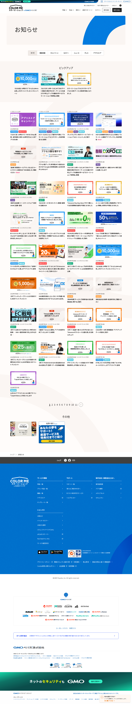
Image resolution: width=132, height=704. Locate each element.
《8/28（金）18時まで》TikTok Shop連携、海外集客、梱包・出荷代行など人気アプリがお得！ (23, 137)
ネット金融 (84, 699)
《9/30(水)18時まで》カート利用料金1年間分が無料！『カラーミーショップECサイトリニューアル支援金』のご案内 (80, 235)
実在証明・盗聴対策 (17, 658)
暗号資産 (91, 699)
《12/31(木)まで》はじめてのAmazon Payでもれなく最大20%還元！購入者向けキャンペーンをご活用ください (52, 268)
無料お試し (117, 10)
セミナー (66, 53)
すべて (33, 53)
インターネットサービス (19, 699)
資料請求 (106, 10)
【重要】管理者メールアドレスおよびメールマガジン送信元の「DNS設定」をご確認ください (23, 169)
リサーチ (71, 699)
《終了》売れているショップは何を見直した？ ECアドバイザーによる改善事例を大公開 (80, 268)
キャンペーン (54, 53)
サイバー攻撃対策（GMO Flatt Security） (61, 658)
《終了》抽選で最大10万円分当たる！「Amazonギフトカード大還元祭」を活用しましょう (80, 332)
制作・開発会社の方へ (103, 5)
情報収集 (77, 699)
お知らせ (114, 5)
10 (72, 404)
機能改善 (42, 53)
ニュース (76, 53)
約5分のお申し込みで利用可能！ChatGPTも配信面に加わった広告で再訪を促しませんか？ (23, 235)
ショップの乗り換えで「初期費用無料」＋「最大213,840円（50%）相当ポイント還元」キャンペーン (109, 235)
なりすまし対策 (76, 658)
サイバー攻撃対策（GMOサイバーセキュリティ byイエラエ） (37, 658)
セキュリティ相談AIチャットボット (72, 656)
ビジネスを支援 (44, 699)
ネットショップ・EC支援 (32, 699)
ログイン (98, 10)
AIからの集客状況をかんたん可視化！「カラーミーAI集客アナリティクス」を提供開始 (109, 137)
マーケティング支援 (62, 699)
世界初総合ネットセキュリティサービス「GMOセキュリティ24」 (26, 656)
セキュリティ (53, 699)
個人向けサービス (99, 699)
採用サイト (72, 628)
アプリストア (97, 53)
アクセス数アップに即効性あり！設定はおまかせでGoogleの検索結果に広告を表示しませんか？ (52, 166)
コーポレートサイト (62, 628)
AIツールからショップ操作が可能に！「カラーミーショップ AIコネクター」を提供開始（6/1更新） (52, 137)
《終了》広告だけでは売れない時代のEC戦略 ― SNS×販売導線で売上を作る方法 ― (23, 332)
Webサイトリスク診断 (58, 656)
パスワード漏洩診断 (46, 656)
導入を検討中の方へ (89, 5)
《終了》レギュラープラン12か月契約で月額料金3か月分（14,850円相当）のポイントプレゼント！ (23, 362)
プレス (86, 53)
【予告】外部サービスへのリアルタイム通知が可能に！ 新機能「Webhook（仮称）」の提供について (52, 235)
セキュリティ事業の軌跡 (86, 658)
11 (76, 404)
